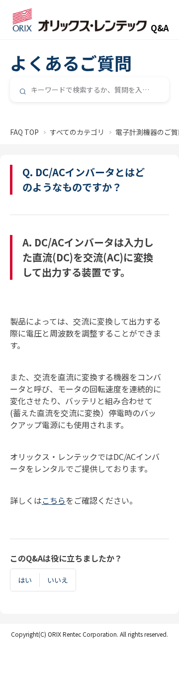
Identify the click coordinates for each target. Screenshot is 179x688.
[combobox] (89, 89)
